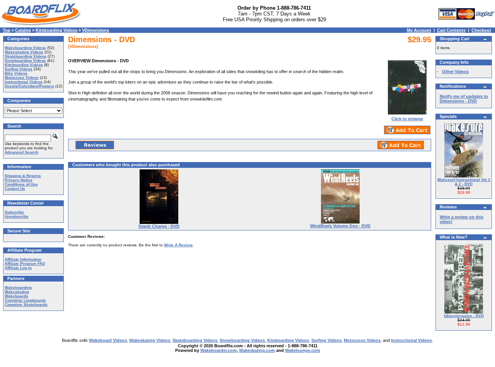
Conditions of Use (21, 184)
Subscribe (14, 212)
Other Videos (455, 71)
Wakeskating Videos (24, 52)
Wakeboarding (18, 287)
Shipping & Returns (23, 176)
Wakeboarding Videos (25, 48)
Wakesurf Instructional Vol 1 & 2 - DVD (463, 182)
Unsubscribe (17, 216)
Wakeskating (17, 292)
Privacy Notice (18, 180)
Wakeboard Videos (108, 340)
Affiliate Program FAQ (25, 263)
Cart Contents (451, 30)
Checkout (481, 30)
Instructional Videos (24, 82)
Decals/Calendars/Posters (29, 86)
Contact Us (15, 188)
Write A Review (178, 245)
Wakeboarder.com (218, 350)
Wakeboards (16, 296)
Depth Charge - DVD (158, 226)
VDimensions (95, 30)
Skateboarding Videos (25, 56)
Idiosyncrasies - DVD (464, 316)
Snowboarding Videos (25, 60)
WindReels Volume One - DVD (340, 226)
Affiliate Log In (18, 268)
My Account (419, 30)
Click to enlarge (407, 118)
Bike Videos (16, 73)
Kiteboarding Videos (56, 30)
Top (6, 30)
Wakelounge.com (302, 350)
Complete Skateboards (26, 304)
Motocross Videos (22, 77)
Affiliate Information (23, 259)
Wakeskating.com (257, 350)
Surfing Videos (18, 69)
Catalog (23, 30)
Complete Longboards (25, 300)
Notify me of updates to (464, 98)
